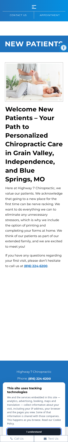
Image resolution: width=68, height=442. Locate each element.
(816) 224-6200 (35, 266)
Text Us (52, 438)
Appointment (50, 15)
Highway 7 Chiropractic (34, 28)
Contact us (18, 15)
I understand (34, 431)
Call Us (19, 438)
